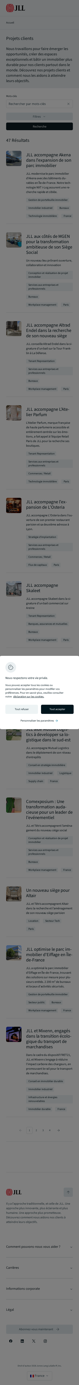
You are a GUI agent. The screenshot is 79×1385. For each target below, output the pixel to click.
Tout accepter (57, 709)
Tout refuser (22, 709)
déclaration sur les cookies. (28, 697)
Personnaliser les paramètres (39, 720)
